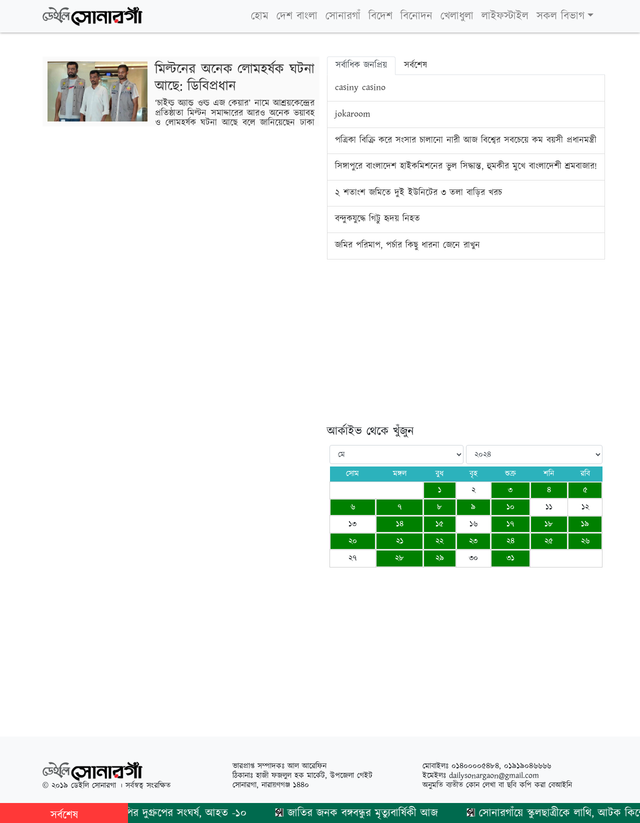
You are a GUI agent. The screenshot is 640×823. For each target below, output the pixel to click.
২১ (400, 541)
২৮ (399, 558)
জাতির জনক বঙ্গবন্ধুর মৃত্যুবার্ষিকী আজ (353, 813)
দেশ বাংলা (297, 16)
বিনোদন (416, 16)
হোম (259, 16)
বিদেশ (380, 16)
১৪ (400, 524)
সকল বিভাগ (560, 16)
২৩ (473, 541)
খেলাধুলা (457, 16)
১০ (510, 507)
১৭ (510, 524)
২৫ (548, 541)
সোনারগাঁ (343, 16)
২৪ (510, 541)
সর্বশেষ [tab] (415, 65)
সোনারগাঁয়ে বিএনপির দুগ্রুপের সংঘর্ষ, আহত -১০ (141, 813)
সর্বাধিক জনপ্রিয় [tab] (361, 65)
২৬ (585, 541)
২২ (440, 541)
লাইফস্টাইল (505, 16)
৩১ (510, 558)
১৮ (548, 524)
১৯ (585, 524)
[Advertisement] (466, 354)
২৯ (440, 558)
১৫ (440, 524)
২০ (352, 541)
